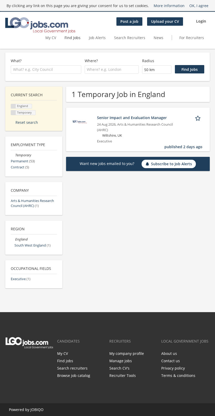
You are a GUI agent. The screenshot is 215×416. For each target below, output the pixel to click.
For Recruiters (192, 37)
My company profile (126, 353)
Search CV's (119, 368)
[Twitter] (8, 360)
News (158, 37)
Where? (91, 60)
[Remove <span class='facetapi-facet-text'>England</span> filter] (13, 106)
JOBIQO (37, 409)
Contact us (170, 360)
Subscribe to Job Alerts (171, 163)
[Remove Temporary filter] (13, 155)
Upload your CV (165, 21)
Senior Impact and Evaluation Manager (132, 117)
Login (201, 21)
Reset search (26, 122)
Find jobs (65, 360)
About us (169, 353)
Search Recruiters (129, 37)
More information (169, 5)
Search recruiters (72, 368)
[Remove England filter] (13, 239)
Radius (148, 60)
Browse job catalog (73, 375)
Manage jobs (120, 360)
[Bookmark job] (198, 117)
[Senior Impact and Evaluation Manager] (80, 121)
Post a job (129, 21)
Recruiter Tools (122, 375)
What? (16, 60)
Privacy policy (173, 368)
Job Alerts (97, 37)
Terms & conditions (178, 375)
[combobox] (46, 69)
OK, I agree (198, 5)
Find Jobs (72, 37)
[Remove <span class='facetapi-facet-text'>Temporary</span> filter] (13, 112)
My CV (50, 37)
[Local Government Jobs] (40, 25)
